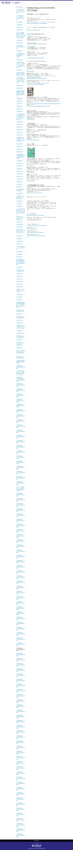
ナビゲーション (19, 6)
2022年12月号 (20, 224)
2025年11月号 (20, 85)
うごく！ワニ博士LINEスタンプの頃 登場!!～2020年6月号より (20, 352)
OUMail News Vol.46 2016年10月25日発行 (20, 608)
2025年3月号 (19, 121)
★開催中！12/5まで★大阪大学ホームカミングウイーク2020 (20, 327)
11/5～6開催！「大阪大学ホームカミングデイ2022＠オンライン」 (20, 231)
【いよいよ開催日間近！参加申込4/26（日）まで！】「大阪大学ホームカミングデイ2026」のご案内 (20, 35)
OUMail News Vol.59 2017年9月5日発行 (20, 541)
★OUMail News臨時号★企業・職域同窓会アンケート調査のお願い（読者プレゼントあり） (20, 305)
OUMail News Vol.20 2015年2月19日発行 (20, 737)
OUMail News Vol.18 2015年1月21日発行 (20, 747)
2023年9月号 (19, 181)
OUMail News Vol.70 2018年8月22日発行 (20, 478)
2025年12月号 (20, 70)
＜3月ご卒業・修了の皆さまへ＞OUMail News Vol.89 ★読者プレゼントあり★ (20, 372)
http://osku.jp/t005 (30, 71)
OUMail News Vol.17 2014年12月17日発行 (20, 752)
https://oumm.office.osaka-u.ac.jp (33, 29)
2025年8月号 (19, 101)
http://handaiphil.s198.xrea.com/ (33, 139)
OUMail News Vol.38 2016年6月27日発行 (20, 649)
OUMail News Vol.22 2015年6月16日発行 (20, 732)
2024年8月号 (19, 146)
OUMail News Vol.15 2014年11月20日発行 (20, 763)
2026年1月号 (19, 59)
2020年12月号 (20, 322)
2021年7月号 (19, 294)
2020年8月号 (19, 339)
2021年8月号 (19, 286)
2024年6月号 (19, 151)
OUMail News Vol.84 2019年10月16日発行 (20, 405)
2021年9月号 (19, 284)
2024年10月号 (20, 134)
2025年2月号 (19, 124)
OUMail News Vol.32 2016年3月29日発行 (20, 680)
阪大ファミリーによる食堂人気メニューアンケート (20, 290)
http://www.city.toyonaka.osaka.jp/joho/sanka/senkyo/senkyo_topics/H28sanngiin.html (43, 103)
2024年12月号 (20, 129)
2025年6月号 (19, 106)
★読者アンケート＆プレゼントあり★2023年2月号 (20, 218)
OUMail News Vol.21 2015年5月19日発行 (20, 47)
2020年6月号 (19, 347)
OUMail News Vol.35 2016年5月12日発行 (20, 665)
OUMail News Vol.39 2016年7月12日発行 (20, 644)
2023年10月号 (20, 178)
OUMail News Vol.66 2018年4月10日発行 (20, 505)
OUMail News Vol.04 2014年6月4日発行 (20, 819)
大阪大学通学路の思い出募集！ (20, 190)
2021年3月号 (19, 313)
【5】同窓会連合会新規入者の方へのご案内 (35, 57)
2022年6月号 (19, 251)
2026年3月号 (19, 40)
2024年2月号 (19, 168)
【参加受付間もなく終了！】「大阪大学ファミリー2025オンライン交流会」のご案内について (20, 65)
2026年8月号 (19, 22)
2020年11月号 (20, 330)
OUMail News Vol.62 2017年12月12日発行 (20, 525)
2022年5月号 (19, 254)
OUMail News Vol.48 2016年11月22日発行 (20, 598)
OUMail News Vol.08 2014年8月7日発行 (20, 799)
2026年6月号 (19, 27)
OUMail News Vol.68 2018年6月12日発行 (20, 494)
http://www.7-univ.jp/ (31, 132)
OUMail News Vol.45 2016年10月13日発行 (20, 613)
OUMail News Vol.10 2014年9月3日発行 (20, 789)
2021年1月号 (19, 320)
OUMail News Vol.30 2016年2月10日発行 (20, 690)
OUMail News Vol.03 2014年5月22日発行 (20, 825)
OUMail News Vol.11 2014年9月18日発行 (20, 783)
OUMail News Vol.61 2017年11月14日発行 (20, 531)
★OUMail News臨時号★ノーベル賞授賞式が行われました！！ (20, 74)
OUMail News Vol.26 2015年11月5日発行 (20, 711)
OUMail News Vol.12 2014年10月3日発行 (20, 778)
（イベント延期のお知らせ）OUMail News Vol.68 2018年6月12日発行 (20, 488)
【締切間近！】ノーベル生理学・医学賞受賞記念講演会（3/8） (20, 55)
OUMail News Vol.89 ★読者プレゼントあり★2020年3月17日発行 (20, 379)
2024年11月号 (20, 132)
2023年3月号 (19, 206)
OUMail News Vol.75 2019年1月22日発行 (20, 452)
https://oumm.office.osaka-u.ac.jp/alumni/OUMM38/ (37, 23)
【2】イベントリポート (31, 42)
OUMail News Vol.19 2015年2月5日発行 (20, 742)
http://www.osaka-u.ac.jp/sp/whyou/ (34, 77)
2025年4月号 (19, 111)
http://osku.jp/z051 (30, 119)
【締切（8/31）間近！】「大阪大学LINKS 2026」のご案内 (20, 11)
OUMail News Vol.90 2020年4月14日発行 (20, 367)
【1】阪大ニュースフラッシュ (32, 36)
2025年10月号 (20, 88)
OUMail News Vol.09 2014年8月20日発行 (20, 794)
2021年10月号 (20, 281)
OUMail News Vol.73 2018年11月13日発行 (20, 462)
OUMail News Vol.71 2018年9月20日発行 (20, 472)
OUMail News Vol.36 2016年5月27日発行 (20, 660)
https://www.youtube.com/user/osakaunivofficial (36, 235)
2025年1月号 (19, 127)
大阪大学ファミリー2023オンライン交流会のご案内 (20, 197)
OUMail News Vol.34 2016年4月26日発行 (20, 670)
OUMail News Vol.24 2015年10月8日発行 (20, 721)
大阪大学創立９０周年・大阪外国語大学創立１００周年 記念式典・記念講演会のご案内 (20, 262)
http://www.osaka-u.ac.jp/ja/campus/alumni (35, 215)
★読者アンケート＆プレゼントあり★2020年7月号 (20, 343)
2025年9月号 (19, 98)
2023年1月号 (19, 221)
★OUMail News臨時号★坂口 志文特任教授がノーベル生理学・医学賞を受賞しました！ (20, 93)
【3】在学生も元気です (31, 46)
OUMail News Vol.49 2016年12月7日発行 (20, 592)
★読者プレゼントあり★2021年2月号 (20, 317)
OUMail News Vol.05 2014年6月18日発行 (20, 814)
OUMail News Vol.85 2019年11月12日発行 (20, 400)
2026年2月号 (19, 50)
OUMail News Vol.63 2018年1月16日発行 (20, 520)
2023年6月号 (19, 193)
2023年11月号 (20, 176)
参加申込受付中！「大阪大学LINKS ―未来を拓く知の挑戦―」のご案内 (20, 156)
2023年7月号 (19, 186)
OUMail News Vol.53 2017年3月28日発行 (20, 572)
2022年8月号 (19, 241)
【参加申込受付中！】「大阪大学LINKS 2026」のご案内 (20, 17)
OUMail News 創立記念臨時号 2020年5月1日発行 (20, 362)
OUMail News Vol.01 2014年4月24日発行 (20, 835)
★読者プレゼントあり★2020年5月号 (20, 357)
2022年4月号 (19, 256)
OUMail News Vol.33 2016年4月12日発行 (20, 675)
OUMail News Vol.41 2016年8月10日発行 (20, 634)
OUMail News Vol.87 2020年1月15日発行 (20, 390)
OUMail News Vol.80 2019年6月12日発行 (20, 426)
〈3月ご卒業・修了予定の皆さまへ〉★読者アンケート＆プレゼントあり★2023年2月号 (20, 211)
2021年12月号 (20, 276)
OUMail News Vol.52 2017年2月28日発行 (20, 577)
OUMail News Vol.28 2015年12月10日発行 (20, 701)
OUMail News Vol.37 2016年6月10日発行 (20, 654)
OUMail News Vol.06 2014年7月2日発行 (20, 809)
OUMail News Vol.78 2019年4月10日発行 (20, 436)
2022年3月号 (19, 267)
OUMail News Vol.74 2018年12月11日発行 (20, 457)
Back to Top (36, 840)
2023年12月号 (20, 173)
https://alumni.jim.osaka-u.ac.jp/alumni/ (34, 192)
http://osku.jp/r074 (30, 165)
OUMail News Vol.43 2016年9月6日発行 (20, 623)
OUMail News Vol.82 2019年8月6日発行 (20, 416)
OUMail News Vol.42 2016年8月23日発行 (20, 629)
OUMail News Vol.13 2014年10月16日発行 (20, 773)
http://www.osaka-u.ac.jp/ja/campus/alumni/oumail (37, 225)
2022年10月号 (20, 236)
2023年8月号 (19, 184)
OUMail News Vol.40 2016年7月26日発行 (20, 639)
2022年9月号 (19, 238)
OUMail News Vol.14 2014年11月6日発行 (20, 768)
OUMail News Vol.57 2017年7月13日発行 (20, 551)
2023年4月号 (19, 203)
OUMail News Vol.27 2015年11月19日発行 (20, 706)
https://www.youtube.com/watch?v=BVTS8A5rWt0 (36, 78)
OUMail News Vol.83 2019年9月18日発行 (20, 411)
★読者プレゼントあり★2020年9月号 (20, 336)
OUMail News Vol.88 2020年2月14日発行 (20, 385)
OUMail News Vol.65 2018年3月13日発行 (20, 510)
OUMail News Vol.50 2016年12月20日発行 (20, 587)
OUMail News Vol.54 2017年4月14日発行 (20, 567)
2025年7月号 (19, 103)
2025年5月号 (19, 108)
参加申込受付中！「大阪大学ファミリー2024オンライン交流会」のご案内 (20, 139)
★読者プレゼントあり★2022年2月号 (20, 270)
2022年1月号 (19, 273)
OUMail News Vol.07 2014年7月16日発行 (20, 804)
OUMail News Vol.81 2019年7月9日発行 (20, 421)
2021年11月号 (20, 278)
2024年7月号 (19, 149)
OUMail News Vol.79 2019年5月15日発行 (20, 431)
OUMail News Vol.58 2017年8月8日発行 (20, 546)
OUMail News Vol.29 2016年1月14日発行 (20, 696)
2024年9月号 (19, 143)
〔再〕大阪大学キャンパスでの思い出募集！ (20, 247)
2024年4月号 (19, 163)
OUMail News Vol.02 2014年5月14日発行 (20, 830)
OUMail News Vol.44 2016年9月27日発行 (20, 618)
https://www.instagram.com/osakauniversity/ (35, 84)
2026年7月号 (19, 24)
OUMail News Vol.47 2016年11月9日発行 (20, 603)
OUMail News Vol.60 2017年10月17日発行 (20, 536)
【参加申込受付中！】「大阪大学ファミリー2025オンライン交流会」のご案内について (20, 80)
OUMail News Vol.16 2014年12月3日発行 (20, 758)
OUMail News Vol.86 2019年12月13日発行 (20, 395)
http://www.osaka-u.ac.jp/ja (32, 228)
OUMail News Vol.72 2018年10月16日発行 (20, 467)
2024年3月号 (19, 165)
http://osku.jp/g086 (30, 180)
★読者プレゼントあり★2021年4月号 (20, 310)
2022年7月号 (19, 243)
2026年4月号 (19, 42)
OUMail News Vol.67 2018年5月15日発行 (20, 500)
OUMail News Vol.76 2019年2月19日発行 (20, 447)
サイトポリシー (36, 843)
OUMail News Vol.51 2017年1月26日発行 (20, 582)
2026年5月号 (19, 29)
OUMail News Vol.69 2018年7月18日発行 (20, 483)
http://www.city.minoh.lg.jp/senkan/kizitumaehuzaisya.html (38, 106)
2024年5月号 (19, 160)
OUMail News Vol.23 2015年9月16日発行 (20, 727)
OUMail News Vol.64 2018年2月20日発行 (20, 515)
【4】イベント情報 (30, 51)
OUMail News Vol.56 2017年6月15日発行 (20, 556)
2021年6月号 (19, 297)
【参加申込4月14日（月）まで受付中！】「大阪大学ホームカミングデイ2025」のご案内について (20, 117)
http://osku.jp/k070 (30, 172)
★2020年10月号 (20, 333)
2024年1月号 (19, 171)
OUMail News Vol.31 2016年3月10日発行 (20, 685)
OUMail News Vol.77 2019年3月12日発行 (20, 442)
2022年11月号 (20, 226)
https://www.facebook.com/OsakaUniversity (35, 232)
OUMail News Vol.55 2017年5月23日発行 (20, 561)
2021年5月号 (19, 299)
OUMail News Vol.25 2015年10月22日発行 (20, 716)
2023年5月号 (19, 201)
